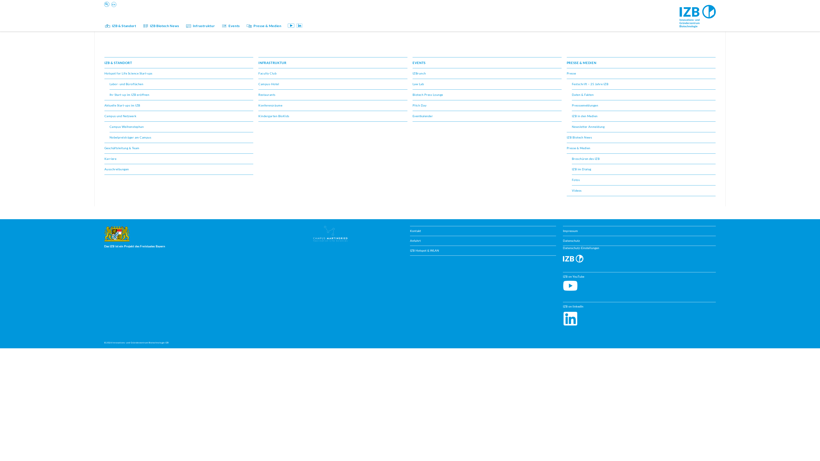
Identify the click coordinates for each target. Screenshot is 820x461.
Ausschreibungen (116, 169)
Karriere (110, 158)
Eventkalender (423, 116)
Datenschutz (571, 240)
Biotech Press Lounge (428, 94)
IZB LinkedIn (299, 25)
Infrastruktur (204, 26)
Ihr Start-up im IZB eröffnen (129, 94)
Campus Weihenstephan (127, 126)
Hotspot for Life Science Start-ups (128, 73)
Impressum (570, 231)
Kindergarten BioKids (327, 12)
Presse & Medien (267, 26)
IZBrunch (419, 73)
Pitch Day (419, 105)
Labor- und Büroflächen (127, 84)
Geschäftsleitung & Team (330, 18)
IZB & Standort (124, 26)
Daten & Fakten (583, 94)
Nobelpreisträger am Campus (130, 137)
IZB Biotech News (164, 26)
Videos (577, 190)
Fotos (576, 180)
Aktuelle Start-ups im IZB (122, 105)
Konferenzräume (270, 105)
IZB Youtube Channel (291, 25)
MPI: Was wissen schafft (329, 12)
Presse (571, 73)
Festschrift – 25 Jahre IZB (590, 84)
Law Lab (418, 84)
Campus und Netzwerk (120, 116)
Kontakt (415, 231)
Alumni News (321, 18)
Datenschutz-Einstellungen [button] (581, 248)
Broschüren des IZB (586, 158)
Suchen (171, 10)
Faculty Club (267, 73)
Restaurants (266, 94)
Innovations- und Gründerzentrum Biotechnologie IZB (140, 342)
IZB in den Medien (585, 116)
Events (234, 26)
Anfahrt (415, 240)
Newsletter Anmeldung (588, 126)
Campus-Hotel (268, 84)
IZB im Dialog (321, 18)
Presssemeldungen (585, 105)
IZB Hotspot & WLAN (424, 250)
